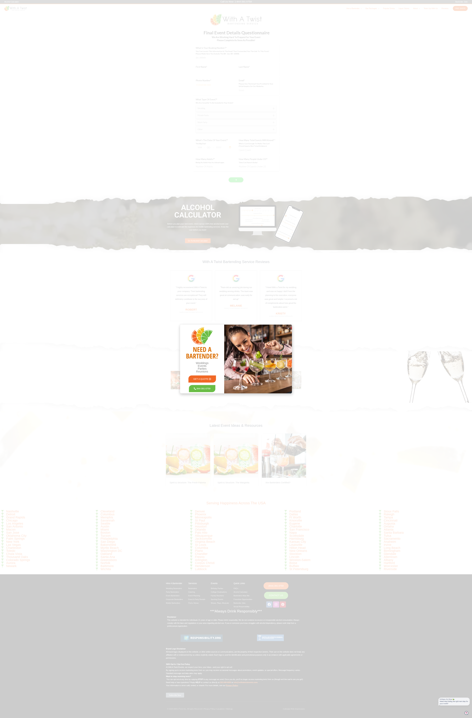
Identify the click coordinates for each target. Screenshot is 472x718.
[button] (288, 328)
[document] (236, 359)
